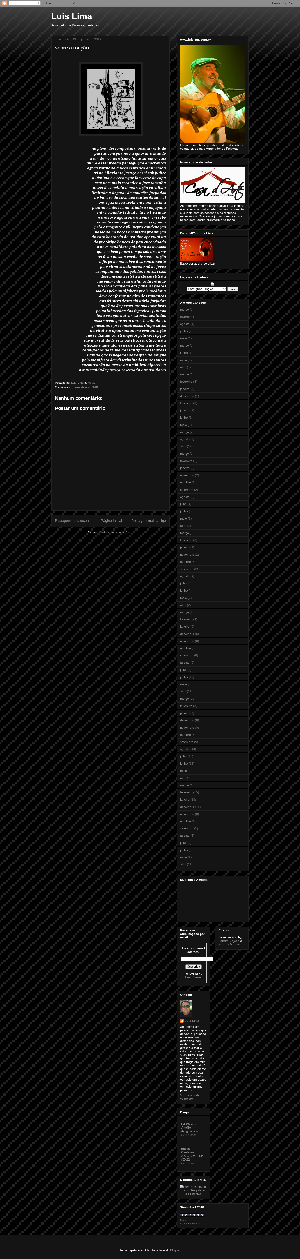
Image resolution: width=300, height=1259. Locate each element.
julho (183, 504)
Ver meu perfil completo (189, 1096)
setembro (186, 489)
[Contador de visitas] (192, 1216)
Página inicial (111, 521)
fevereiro (186, 316)
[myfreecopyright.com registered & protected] (193, 1193)
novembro (187, 475)
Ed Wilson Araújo (188, 1125)
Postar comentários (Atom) (116, 532)
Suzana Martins (229, 944)
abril (183, 367)
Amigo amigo (189, 1131)
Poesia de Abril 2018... (86, 387)
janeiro (185, 389)
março (184, 309)
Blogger (175, 1250)
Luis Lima (71, 16)
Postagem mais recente (73, 521)
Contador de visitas (190, 1223)
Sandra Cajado (229, 941)
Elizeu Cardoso (187, 1150)
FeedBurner (193, 977)
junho (184, 331)
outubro (185, 482)
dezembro (187, 396)
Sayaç (183, 1220)
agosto (185, 324)
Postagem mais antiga (148, 521)
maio (183, 338)
